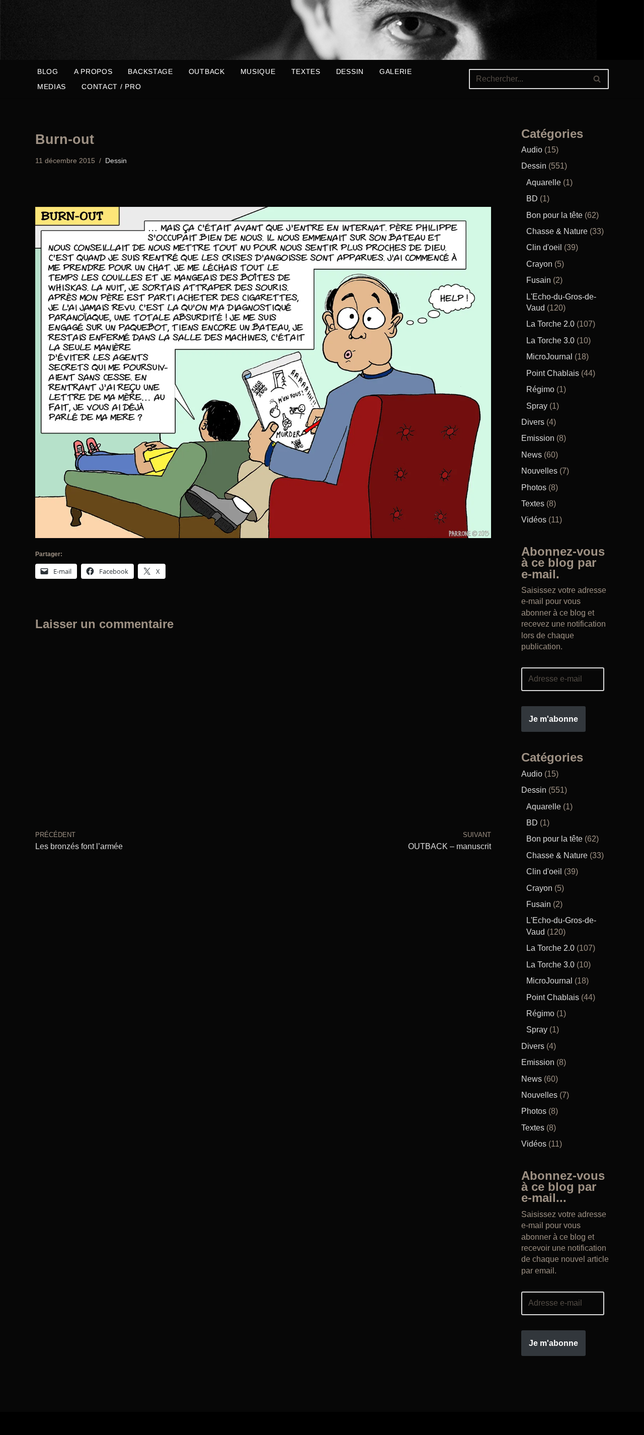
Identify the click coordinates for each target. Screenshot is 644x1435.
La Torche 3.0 (550, 340)
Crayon (539, 264)
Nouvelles (539, 471)
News (531, 454)
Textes (305, 71)
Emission (537, 438)
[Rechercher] (597, 79)
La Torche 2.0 (550, 324)
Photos (533, 487)
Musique (258, 71)
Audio (531, 149)
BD (532, 198)
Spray (536, 406)
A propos (93, 71)
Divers (532, 422)
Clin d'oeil (544, 247)
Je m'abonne (553, 719)
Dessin (350, 71)
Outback (207, 71)
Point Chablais (552, 373)
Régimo (540, 389)
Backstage (150, 71)
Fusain (538, 280)
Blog (47, 71)
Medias (51, 87)
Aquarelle (543, 182)
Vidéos (533, 519)
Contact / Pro (111, 87)
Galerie (395, 71)
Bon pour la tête (554, 215)
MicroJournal (549, 356)
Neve (44, 1423)
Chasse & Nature (557, 231)
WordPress (193, 1423)
